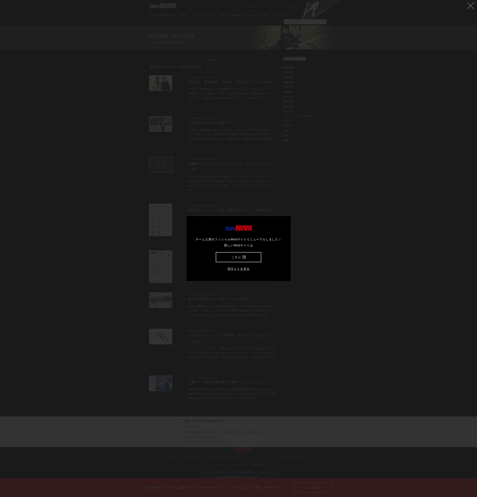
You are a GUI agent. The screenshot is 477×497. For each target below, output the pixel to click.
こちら (236, 257)
